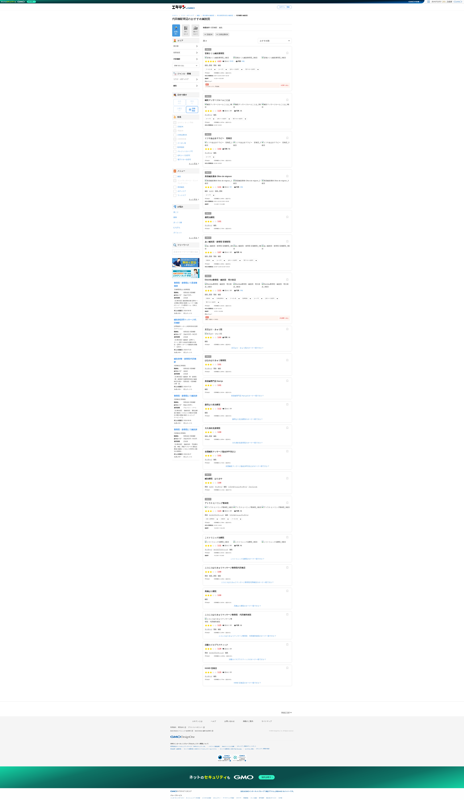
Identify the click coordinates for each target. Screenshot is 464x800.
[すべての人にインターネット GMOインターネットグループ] (447, 1)
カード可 (220, 69)
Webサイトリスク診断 (228, 746)
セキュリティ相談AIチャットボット (246, 746)
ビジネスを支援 (206, 798)
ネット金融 (254, 798)
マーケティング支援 (228, 798)
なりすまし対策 (249, 749)
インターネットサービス (177, 798)
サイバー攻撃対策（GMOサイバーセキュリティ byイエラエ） (200, 749)
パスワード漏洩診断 (214, 746)
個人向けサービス (271, 798)
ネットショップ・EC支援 (193, 798)
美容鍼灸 (181, 187)
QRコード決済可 (234, 69)
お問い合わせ (229, 721)
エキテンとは (197, 721)
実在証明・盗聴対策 (175, 749)
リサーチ (238, 798)
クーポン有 (209, 69)
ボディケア (182, 191)
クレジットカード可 (185, 151)
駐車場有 (245, 298)
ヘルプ (213, 721)
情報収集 (245, 798)
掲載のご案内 (248, 721)
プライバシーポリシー (195, 727)
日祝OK (208, 260)
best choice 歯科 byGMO (203, 731)
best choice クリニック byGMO (180, 731)
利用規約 (173, 727)
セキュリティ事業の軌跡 (262, 748)
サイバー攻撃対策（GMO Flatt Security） (231, 749)
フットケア (182, 195)
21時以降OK (220, 298)
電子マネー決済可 (250, 69)
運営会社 (181, 727)
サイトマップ (267, 721)
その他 (280, 798)
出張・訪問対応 (210, 519)
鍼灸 (179, 176)
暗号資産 (261, 798)
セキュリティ (216, 798)
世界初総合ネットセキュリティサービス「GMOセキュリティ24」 (188, 746)
